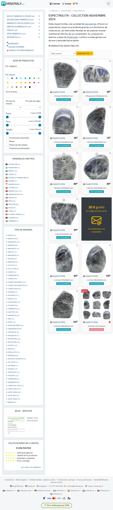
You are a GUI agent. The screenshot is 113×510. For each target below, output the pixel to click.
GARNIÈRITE (14, 309)
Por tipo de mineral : (10, 102)
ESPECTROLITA (14, 389)
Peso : (8, 121)
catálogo (54, 11)
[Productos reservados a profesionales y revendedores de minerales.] (110, 322)
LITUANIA (13, 187)
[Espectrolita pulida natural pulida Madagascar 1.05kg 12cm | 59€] (64, 120)
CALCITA (12, 265)
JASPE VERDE (14, 399)
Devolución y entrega (66, 480)
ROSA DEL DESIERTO (17, 359)
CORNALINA (13, 275)
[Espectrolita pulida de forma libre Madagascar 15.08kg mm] (96, 304)
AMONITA (13, 245)
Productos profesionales (21, 50)
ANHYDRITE (13, 248)
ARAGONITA (13, 255)
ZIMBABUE (13, 221)
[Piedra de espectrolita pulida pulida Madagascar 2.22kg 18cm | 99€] (64, 258)
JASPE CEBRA (14, 392)
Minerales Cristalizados (20, 23)
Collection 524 (83, 53)
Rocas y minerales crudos (21, 16)
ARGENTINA (14, 167)
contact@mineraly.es (75, 486)
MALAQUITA (13, 335)
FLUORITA (13, 305)
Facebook (31, 486)
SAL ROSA (13, 362)
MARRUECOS (15, 191)
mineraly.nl (90, 490)
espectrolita (79, 11)
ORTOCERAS (14, 342)
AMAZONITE (13, 242)
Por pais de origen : (33, 102)
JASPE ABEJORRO (15, 325)
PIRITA (11, 349)
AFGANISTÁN (14, 164)
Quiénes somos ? (50, 480)
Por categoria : (11, 66)
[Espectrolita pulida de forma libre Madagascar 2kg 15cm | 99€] (64, 212)
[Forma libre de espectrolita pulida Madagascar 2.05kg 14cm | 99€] (96, 166)
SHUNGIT (12, 369)
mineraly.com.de (44, 490)
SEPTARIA (13, 365)
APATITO (12, 252)
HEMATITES (13, 315)
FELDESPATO (14, 302)
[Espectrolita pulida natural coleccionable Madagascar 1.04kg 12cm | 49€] (64, 74)
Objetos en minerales (19, 26)
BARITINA (13, 262)
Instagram (42, 486)
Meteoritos (14, 37)
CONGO (12, 174)
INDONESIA (14, 184)
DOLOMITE (13, 295)
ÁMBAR (12, 402)
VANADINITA (13, 382)
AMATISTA (13, 238)
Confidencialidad (35, 480)
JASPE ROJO (13, 395)
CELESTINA (13, 269)
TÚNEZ (12, 211)
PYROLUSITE (14, 352)
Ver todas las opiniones (31, 467)
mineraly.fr (10, 490)
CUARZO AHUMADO (16, 282)
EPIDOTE (12, 299)
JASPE (11, 322)
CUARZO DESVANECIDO (18, 285)
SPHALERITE (13, 372)
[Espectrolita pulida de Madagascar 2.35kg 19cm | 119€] (64, 304)
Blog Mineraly (17, 486)
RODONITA (13, 355)
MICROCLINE (14, 339)
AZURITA (12, 258)
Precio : (9, 113)
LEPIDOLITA (13, 332)
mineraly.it (60, 490)
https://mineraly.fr (95, 486)
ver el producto (63, 99)
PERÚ (11, 201)
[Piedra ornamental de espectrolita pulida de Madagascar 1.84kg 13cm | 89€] (64, 166)
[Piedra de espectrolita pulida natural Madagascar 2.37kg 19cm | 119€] (96, 258)
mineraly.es (75, 490)
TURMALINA (13, 379)
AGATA (12, 235)
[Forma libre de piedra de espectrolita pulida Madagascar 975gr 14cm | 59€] (96, 74)
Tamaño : (9, 130)
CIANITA (12, 272)
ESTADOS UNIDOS (16, 214)
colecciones (66, 11)
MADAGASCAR (15, 194)
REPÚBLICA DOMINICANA (18, 178)
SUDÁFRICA (13, 218)
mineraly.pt (104, 490)
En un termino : (12, 92)
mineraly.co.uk (25, 490)
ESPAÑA (12, 181)
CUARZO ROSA (14, 289)
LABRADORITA (14, 329)
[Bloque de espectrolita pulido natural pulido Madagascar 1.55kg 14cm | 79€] (96, 120)
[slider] (7, 117)
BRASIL (12, 171)
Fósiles (12, 30)
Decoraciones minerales (20, 19)
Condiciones (9, 480)
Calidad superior (15, 47)
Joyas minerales (16, 33)
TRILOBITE (13, 375)
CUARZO (12, 278)
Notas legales (21, 480)
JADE (11, 319)
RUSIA (11, 208)
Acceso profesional (84, 480)
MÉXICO (12, 198)
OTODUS (12, 345)
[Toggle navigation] (108, 3)
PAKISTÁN (13, 204)
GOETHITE (13, 312)
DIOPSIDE (12, 292)
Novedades (12, 43)
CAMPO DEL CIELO (16, 385)
